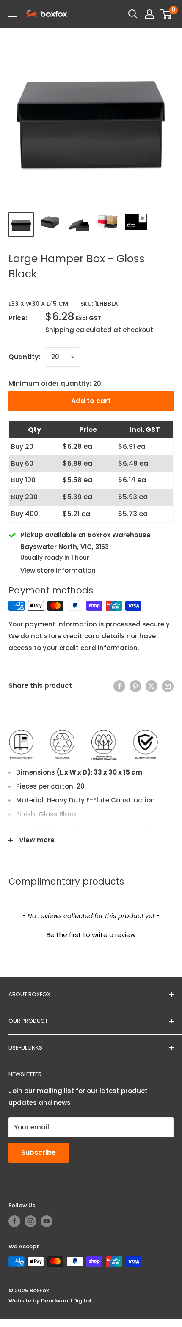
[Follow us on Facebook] (14, 1221)
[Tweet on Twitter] (151, 686)
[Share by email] (168, 686)
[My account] (149, 14)
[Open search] (133, 14)
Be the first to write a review (91, 934)
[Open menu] (12, 14)
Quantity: (24, 356)
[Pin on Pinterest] (135, 686)
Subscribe (38, 1152)
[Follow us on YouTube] (46, 1221)
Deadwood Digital (66, 1301)
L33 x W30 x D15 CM (38, 303)
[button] (91, 933)
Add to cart (91, 401)
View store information (58, 570)
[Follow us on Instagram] (30, 1221)
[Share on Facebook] (119, 686)
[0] (166, 14)
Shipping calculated (78, 329)
